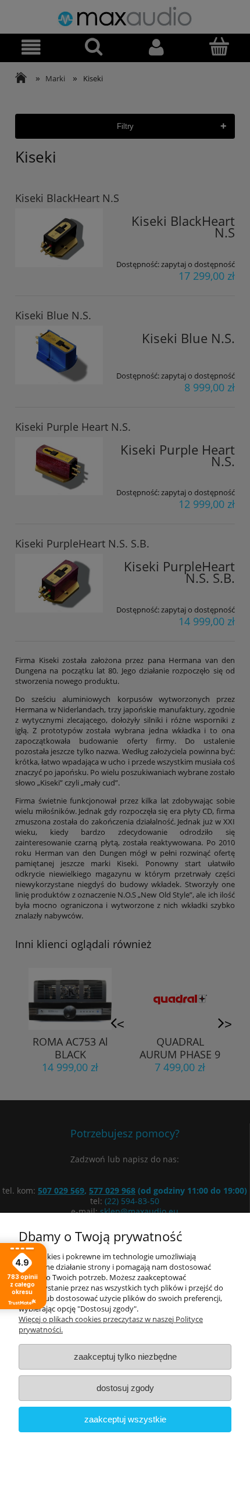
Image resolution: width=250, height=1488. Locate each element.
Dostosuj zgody (125, 1388)
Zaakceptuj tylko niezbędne (125, 1356)
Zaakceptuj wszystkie (125, 1419)
